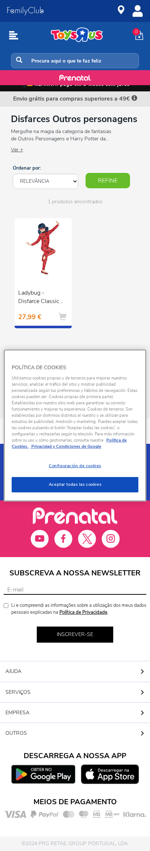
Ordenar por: (27, 168)
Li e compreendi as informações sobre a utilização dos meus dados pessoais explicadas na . (78, 609)
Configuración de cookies (75, 466)
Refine (108, 181)
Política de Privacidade (83, 612)
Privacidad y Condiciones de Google (65, 446)
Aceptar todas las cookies (75, 484)
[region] (75, 425)
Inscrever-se (75, 634)
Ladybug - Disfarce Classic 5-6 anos (38, 298)
